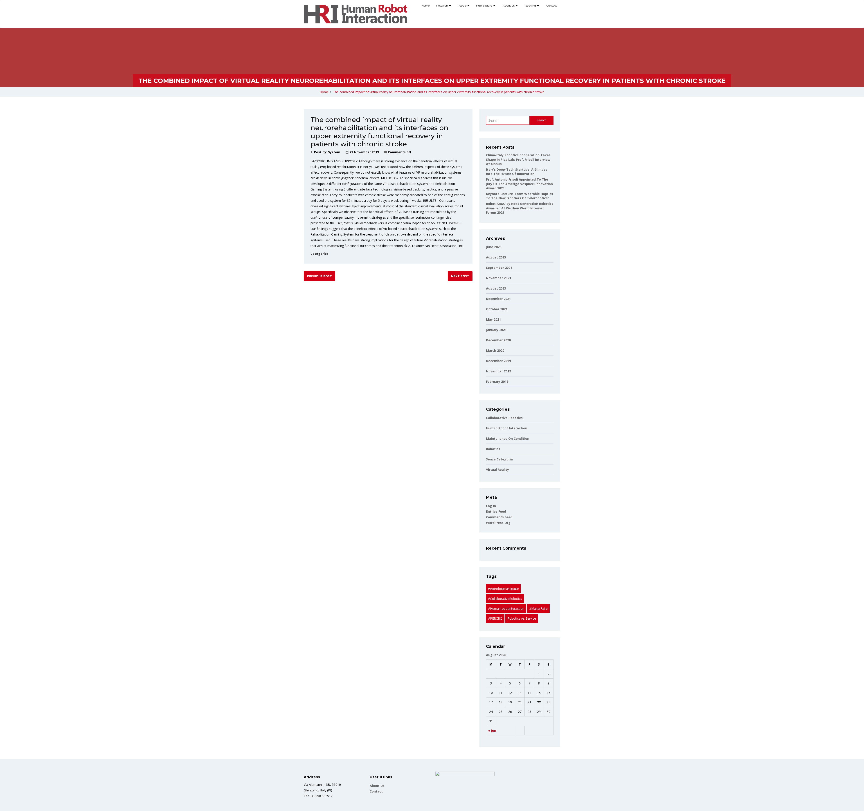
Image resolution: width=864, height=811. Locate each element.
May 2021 (493, 319)
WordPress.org (498, 523)
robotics (493, 449)
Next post (460, 276)
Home (426, 5)
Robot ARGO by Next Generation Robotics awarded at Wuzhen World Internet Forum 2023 (519, 208)
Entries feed (496, 511)
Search (542, 120)
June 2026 (493, 247)
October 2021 (496, 309)
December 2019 (498, 361)
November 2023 (498, 278)
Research (442, 5)
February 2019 (497, 381)
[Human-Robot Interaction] (355, 14)
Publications (484, 5)
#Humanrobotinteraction (506, 608)
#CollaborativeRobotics (505, 598)
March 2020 (495, 350)
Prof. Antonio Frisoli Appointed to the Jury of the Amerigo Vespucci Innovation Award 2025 (519, 183)
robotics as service (521, 618)
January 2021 (496, 330)
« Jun (492, 730)
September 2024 (499, 267)
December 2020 (498, 340)
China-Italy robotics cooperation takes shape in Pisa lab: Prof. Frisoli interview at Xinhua (518, 159)
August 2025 (496, 257)
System (334, 152)
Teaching (530, 5)
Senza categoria (499, 459)
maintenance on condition (507, 438)
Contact (551, 5)
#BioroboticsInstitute (503, 589)
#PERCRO (495, 618)
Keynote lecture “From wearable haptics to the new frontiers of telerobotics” (519, 196)
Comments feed (499, 517)
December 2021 (498, 299)
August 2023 (496, 288)
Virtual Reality (497, 469)
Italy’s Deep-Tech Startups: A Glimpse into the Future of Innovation (516, 171)
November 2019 (498, 371)
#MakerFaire (538, 608)
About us (508, 5)
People (462, 5)
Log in (491, 506)
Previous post (319, 276)
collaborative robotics (504, 418)
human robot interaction (506, 428)
